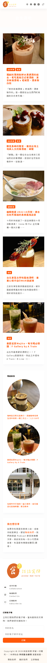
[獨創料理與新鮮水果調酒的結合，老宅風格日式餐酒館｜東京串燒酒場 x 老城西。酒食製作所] (23, 48)
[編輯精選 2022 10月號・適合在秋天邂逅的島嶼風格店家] (23, 186)
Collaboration (15, 588)
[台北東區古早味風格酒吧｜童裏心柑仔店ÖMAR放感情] (23, 252)
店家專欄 (11, 69)
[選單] (43, 4)
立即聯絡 (35, 659)
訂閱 (23, 640)
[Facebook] (31, 4)
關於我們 (23, 659)
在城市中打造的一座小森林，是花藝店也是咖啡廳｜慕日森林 (22, 505)
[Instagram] (35, 4)
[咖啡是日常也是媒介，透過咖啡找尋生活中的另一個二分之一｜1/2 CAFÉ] (23, 395)
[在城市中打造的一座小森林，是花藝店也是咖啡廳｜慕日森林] (23, 483)
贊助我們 (12, 659)
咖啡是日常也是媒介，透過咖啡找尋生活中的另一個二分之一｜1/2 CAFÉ (23, 416)
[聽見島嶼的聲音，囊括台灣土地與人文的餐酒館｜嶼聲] (23, 120)
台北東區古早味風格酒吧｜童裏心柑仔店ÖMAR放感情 (23, 279)
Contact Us (14, 596)
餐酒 (18, 69)
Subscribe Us (15, 603)
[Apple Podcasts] (27, 4)
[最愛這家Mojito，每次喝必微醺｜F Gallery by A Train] (23, 317)
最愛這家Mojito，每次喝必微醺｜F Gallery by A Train (23, 345)
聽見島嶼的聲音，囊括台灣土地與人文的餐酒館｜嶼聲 (23, 147)
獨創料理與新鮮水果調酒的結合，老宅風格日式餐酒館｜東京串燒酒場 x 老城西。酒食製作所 (23, 79)
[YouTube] (38, 4)
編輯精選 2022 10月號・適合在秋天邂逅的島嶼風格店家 (23, 213)
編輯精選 (11, 207)
